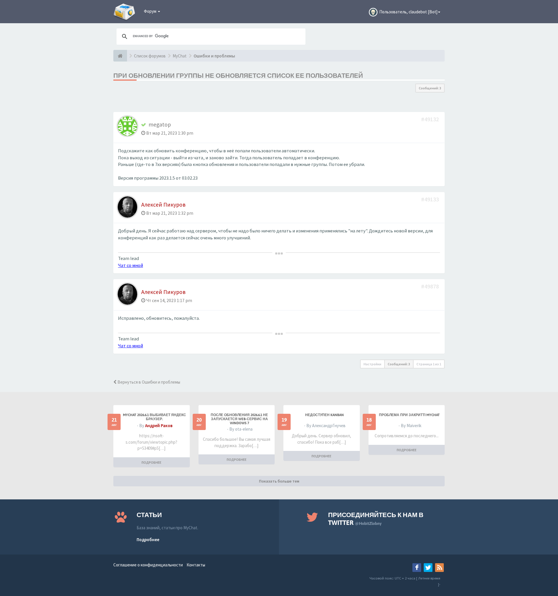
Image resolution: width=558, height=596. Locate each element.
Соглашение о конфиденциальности (148, 565)
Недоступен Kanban (324, 415)
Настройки (372, 364)
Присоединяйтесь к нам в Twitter (375, 518)
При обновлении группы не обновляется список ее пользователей (238, 75)
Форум (150, 11)
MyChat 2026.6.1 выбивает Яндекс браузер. (154, 417)
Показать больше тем (279, 481)
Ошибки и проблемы (214, 56)
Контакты (196, 565)
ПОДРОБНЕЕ (151, 462)
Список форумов (150, 56)
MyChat (180, 56)
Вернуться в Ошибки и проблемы (148, 382)
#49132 (430, 119)
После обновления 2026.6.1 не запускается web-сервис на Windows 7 (239, 419)
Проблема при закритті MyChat (409, 415)
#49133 (430, 199)
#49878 (430, 286)
